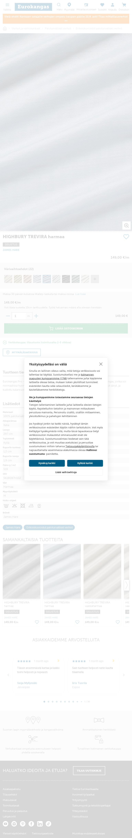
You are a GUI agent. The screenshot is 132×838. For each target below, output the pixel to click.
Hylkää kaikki (85, 463)
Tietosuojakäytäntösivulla (80, 446)
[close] (101, 364)
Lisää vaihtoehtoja (66, 472)
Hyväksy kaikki (47, 463)
